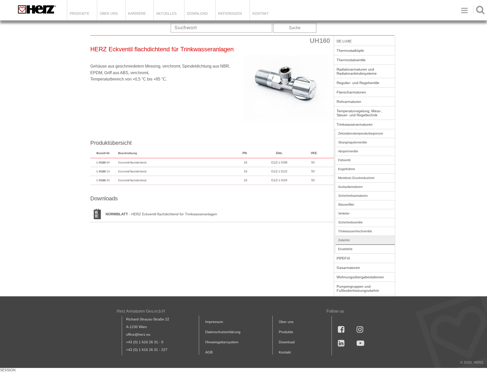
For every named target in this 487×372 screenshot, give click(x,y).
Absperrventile (348, 151)
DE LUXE (344, 41)
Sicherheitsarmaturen (353, 196)
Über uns (286, 322)
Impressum (214, 322)
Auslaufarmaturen (350, 187)
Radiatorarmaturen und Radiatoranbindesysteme (357, 71)
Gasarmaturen (348, 268)
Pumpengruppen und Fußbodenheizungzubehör (358, 288)
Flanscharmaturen (351, 92)
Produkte (79, 13)
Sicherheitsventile (350, 222)
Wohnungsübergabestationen (360, 277)
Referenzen (230, 13)
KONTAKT (260, 13)
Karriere (137, 13)
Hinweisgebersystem (221, 342)
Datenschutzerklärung (222, 332)
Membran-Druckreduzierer (356, 178)
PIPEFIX (343, 258)
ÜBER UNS (109, 13)
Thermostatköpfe (350, 50)
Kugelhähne (346, 169)
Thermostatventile (351, 60)
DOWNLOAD (197, 13)
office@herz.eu (138, 334)
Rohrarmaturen (349, 102)
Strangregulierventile (352, 142)
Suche (295, 28)
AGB (209, 352)
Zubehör (344, 240)
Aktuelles (166, 13)
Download (287, 342)
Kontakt (285, 352)
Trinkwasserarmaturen (355, 124)
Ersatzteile (345, 249)
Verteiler (344, 213)
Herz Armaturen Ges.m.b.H (141, 311)
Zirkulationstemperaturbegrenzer (360, 133)
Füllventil (344, 160)
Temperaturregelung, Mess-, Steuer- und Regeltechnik (359, 113)
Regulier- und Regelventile (358, 83)
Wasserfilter (346, 204)
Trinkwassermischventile (355, 231)
